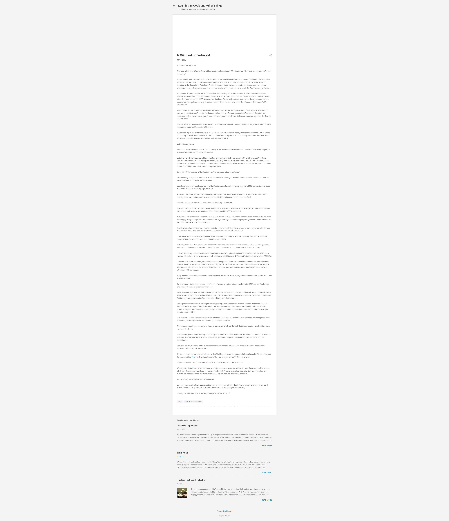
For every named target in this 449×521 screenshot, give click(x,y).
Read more (267, 446)
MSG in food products (193, 401)
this (193, 357)
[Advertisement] (224, 35)
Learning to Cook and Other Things (200, 5)
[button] (270, 55)
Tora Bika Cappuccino (187, 425)
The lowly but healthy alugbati (191, 480)
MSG (180, 401)
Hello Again (182, 453)
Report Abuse (224, 516)
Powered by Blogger (224, 511)
